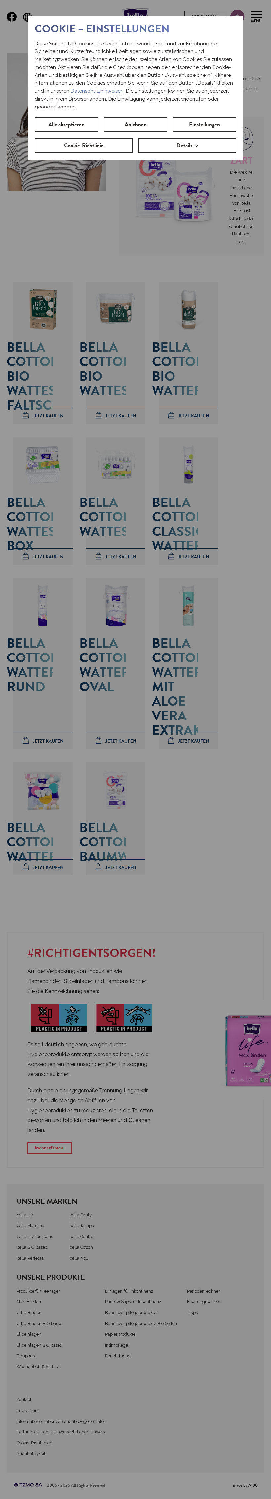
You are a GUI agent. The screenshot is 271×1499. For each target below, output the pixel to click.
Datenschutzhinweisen (97, 91)
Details (184, 145)
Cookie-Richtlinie (84, 145)
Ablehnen (136, 124)
